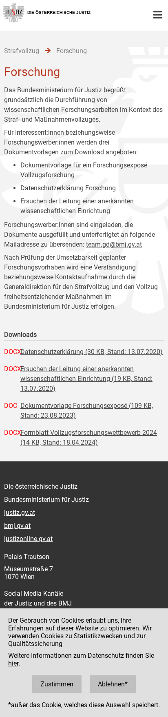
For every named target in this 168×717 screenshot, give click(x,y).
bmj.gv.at (17, 526)
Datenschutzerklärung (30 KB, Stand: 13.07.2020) (91, 352)
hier (13, 663)
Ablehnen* (113, 684)
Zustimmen (56, 684)
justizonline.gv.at (28, 539)
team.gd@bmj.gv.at (114, 244)
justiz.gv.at (19, 513)
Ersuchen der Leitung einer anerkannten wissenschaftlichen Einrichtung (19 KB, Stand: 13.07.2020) (86, 378)
